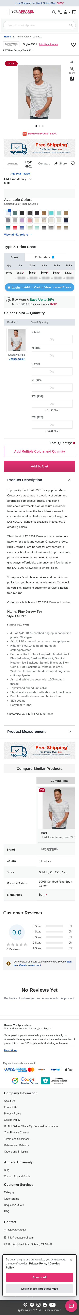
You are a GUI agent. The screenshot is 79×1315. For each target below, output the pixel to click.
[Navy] (66, 220)
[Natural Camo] (44, 220)
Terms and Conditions (17, 1138)
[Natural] (37, 220)
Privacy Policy (12, 1113)
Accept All (40, 1277)
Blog (6, 1169)
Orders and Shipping (16, 1151)
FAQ (6, 1211)
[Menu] (5, 12)
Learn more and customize (39, 1288)
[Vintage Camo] (51, 228)
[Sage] (29, 228)
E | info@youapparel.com (19, 1237)
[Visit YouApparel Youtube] (52, 1305)
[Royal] (22, 228)
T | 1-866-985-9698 (15, 1230)
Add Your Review (48, 44)
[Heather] (15, 220)
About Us (9, 1100)
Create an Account (30, 965)
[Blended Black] (37, 213)
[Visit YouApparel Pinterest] (25, 1305)
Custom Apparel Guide (17, 1176)
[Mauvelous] (29, 220)
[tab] (14, 257)
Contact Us (10, 1107)
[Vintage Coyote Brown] (59, 228)
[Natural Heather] (51, 220)
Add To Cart (39, 466)
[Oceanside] (8, 228)
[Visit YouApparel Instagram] (38, 1305)
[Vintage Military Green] (66, 228)
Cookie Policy (12, 1119)
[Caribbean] (51, 213)
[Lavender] (22, 220)
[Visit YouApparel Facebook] (32, 1305)
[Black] (22, 213)
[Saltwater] (37, 228)
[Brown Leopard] (44, 213)
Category (9, 1192)
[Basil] (15, 213)
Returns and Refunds (16, 1145)
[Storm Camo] (44, 228)
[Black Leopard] (29, 213)
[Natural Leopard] (59, 220)
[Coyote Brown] (66, 213)
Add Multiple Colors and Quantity (39, 451)
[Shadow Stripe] (8, 213)
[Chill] (59, 213)
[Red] (15, 228)
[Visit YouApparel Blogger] (45, 1305)
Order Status (11, 1198)
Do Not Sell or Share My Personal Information (31, 1126)
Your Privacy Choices (16, 1132)
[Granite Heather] (8, 220)
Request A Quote (14, 1204)
